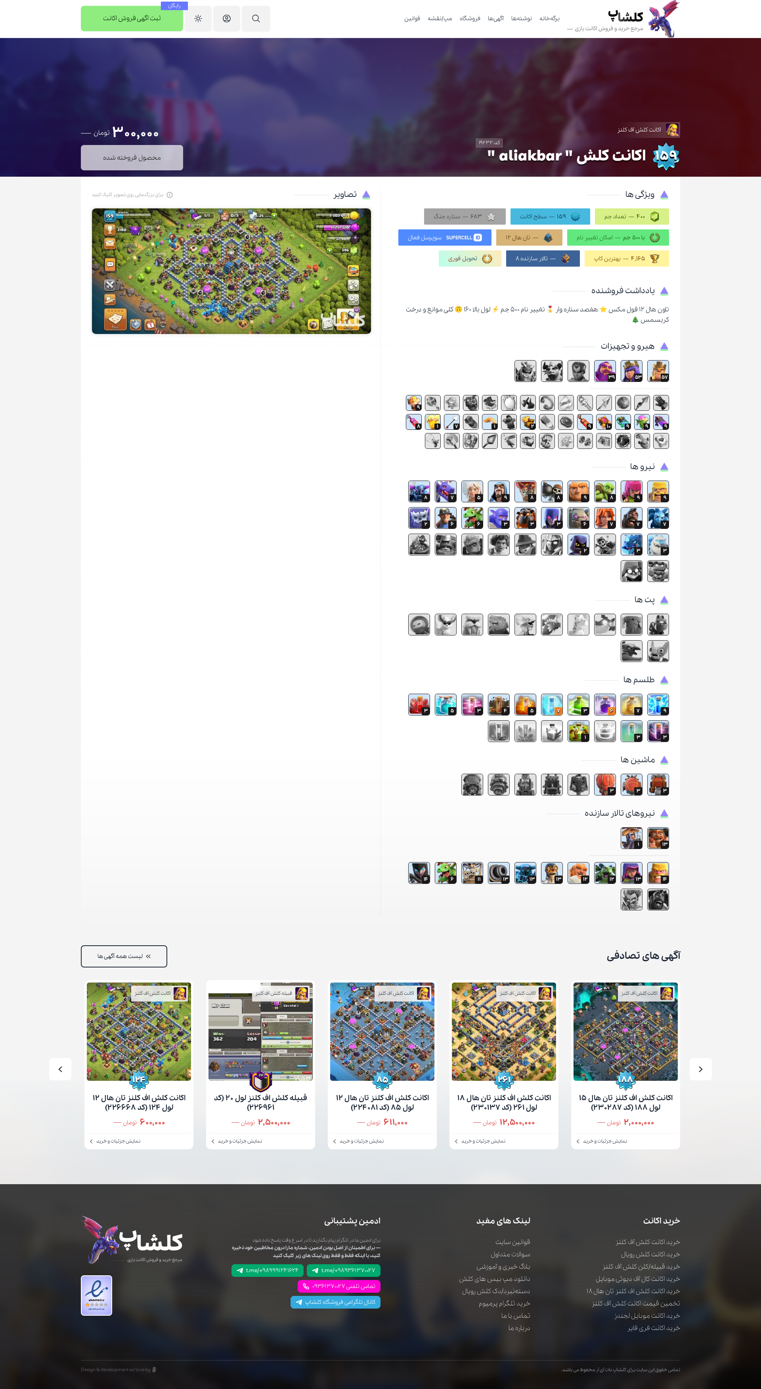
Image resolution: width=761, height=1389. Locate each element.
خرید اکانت (661, 1221)
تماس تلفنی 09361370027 (343, 1286)
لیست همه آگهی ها (120, 956)
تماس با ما (515, 1315)
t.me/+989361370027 (348, 1271)
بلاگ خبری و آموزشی (503, 1266)
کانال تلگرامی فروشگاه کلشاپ (340, 1302)
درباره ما (519, 1328)
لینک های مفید (503, 1221)
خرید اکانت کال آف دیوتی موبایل (638, 1279)
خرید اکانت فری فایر (653, 1328)
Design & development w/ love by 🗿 (119, 1369)
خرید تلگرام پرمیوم (504, 1303)
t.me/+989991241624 (272, 1271)
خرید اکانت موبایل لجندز (647, 1315)
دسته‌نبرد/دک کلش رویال (496, 1291)
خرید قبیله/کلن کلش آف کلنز (641, 1266)
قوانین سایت (512, 1242)
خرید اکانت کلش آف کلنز (647, 1242)
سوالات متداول (510, 1254)
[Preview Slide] (701, 1069)
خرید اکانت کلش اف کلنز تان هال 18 (633, 1291)
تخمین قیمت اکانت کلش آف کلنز (635, 1303)
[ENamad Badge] (96, 1295)
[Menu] (256, 19)
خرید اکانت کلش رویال (650, 1254)
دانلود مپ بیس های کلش (494, 1279)
